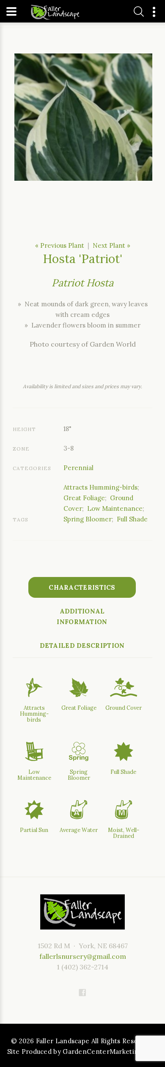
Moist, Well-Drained (123, 832)
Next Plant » (111, 245)
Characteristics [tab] (82, 587)
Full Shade (132, 519)
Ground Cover (123, 707)
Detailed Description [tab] (82, 645)
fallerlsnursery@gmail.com (82, 956)
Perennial (78, 468)
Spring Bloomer (87, 519)
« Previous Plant (59, 245)
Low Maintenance (115, 508)
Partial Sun (34, 829)
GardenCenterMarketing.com (110, 1051)
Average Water (79, 829)
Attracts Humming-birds (100, 487)
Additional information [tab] (82, 616)
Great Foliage (84, 498)
